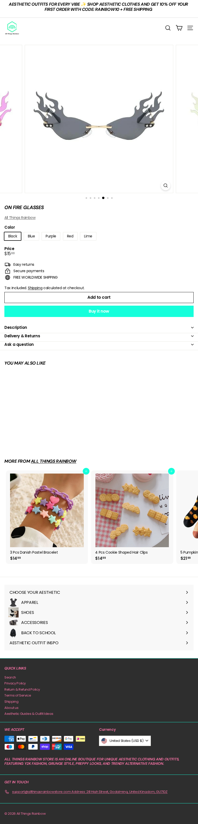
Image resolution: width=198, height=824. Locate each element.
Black (12, 236)
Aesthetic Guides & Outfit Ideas (28, 713)
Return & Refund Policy (22, 689)
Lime (88, 236)
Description (15, 327)
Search (10, 677)
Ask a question (19, 344)
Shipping (35, 287)
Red (70, 236)
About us (11, 707)
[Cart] (179, 28)
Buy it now (99, 311)
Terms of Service (17, 695)
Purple (51, 236)
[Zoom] (165, 185)
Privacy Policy (15, 683)
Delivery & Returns (22, 336)
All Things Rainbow (20, 217)
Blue (31, 236)
